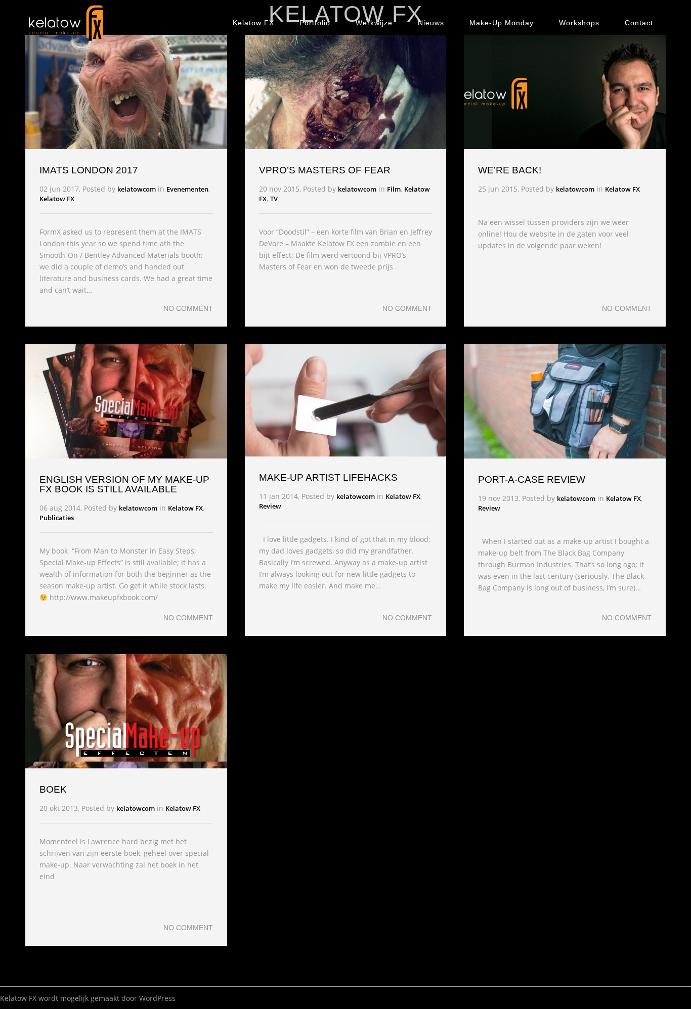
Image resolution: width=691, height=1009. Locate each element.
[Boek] (126, 765)
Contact (639, 23)
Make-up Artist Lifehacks (328, 477)
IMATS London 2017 (88, 170)
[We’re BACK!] (565, 146)
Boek (53, 789)
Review (270, 506)
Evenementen (187, 189)
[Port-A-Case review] (565, 456)
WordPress (157, 998)
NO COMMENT (188, 308)
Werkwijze (374, 23)
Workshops (579, 23)
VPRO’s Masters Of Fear (325, 170)
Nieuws (431, 23)
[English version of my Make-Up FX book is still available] (126, 456)
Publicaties (56, 517)
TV (274, 198)
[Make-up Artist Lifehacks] (346, 453)
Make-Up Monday (501, 23)
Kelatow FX (253, 23)
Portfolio (314, 23)
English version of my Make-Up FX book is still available (124, 484)
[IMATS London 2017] (126, 146)
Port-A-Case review (531, 479)
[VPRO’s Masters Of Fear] (346, 146)
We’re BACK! (509, 170)
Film (394, 189)
